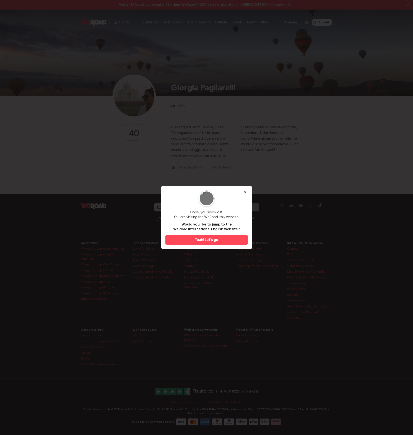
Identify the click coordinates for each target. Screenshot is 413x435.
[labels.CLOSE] (245, 192)
